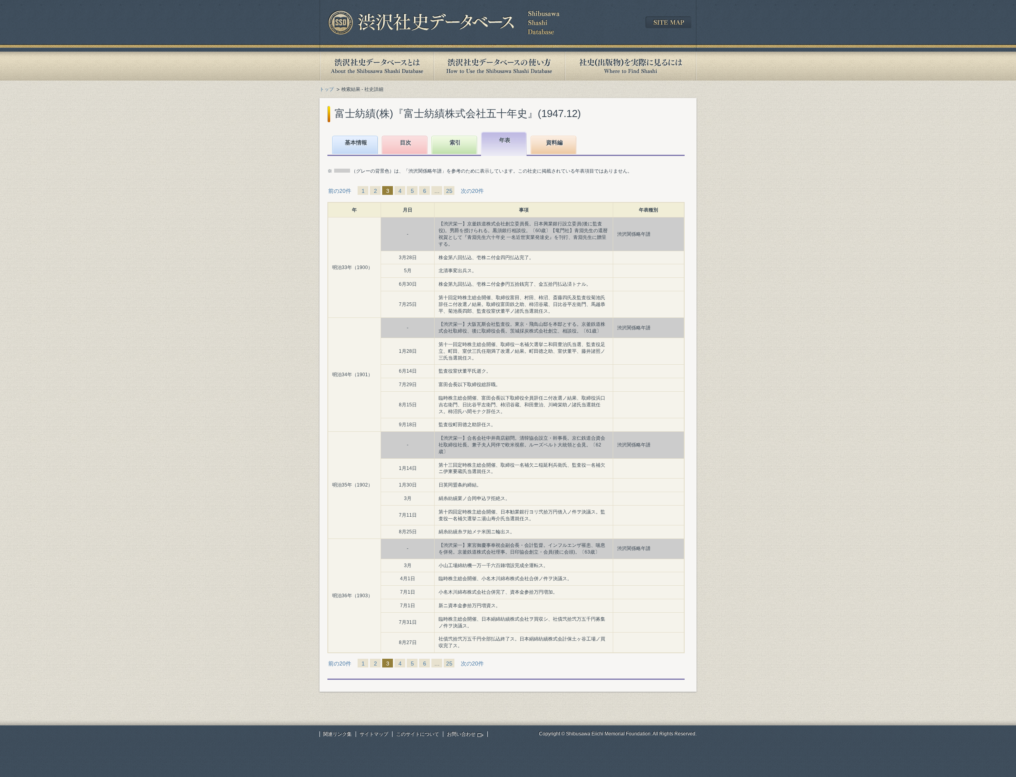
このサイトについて (417, 734)
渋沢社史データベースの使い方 (499, 66)
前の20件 (339, 191)
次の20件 (472, 191)
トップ (326, 89)
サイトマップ (374, 734)
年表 (504, 140)
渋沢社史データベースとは (376, 66)
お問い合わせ (461, 734)
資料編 (554, 142)
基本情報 (356, 142)
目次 (405, 142)
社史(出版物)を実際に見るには (631, 66)
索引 (455, 142)
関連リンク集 (337, 734)
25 (449, 191)
